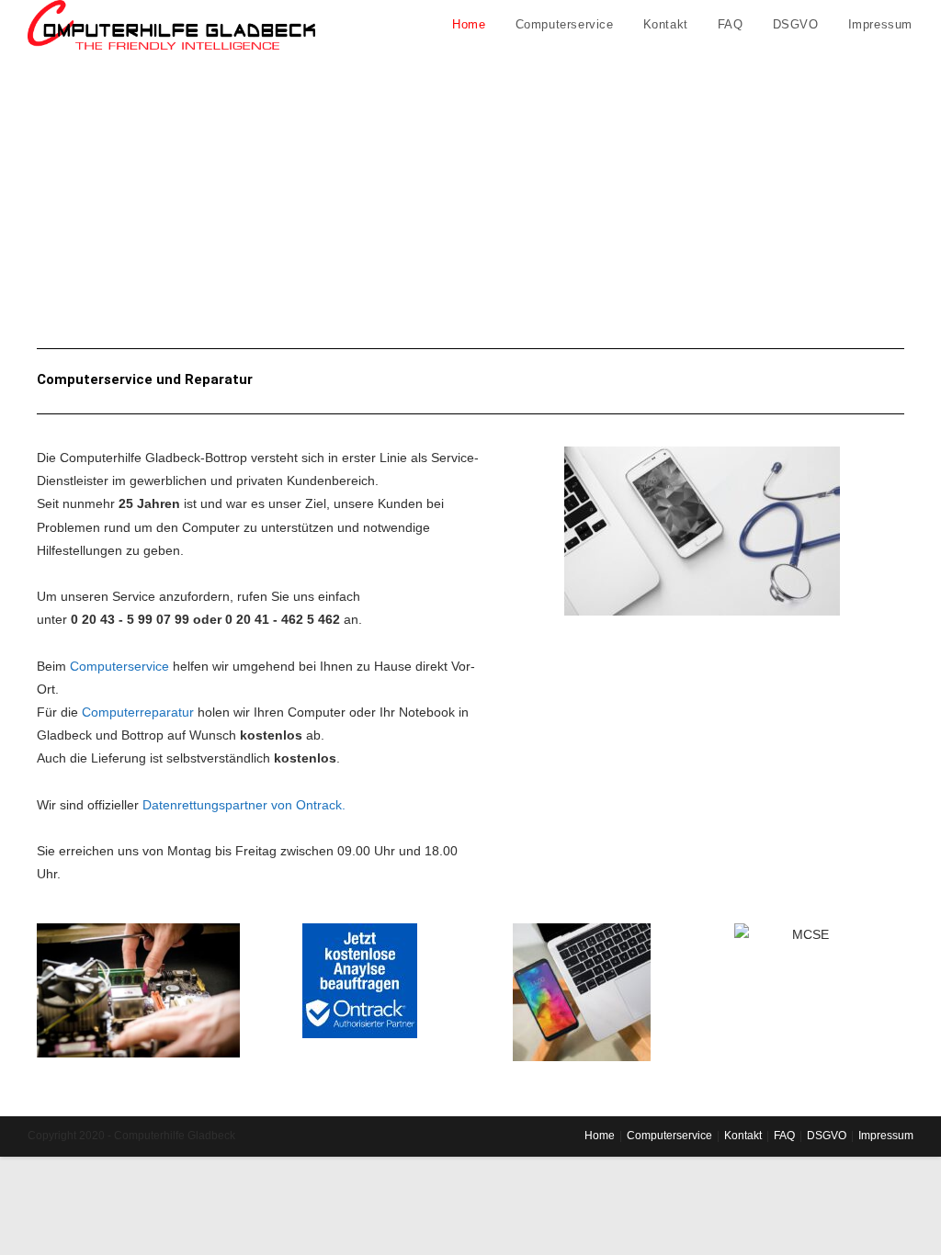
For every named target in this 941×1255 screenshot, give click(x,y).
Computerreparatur (138, 712)
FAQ (784, 1135)
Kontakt (743, 1135)
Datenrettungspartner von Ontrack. (244, 804)
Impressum (885, 1135)
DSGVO (826, 1135)
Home (599, 1135)
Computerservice (119, 666)
